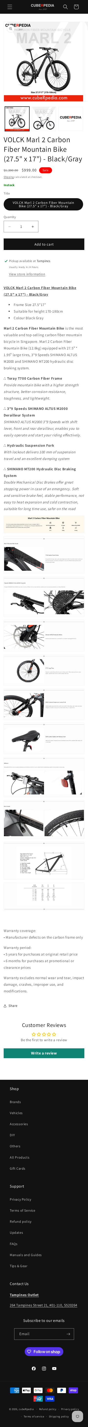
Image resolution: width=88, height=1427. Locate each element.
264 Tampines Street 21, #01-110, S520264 (43, 1305)
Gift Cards (17, 1168)
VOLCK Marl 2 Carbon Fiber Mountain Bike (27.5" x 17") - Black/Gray (43, 204)
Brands (15, 1102)
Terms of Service (22, 1210)
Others (15, 1146)
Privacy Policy (20, 1199)
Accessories (19, 1124)
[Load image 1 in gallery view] (17, 119)
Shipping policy (59, 1416)
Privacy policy (70, 1409)
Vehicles (16, 1113)
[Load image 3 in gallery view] (70, 119)
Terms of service (34, 1416)
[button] (9, 6)
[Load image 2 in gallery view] (44, 119)
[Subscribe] (68, 1334)
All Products (19, 1157)
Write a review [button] (44, 1053)
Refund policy (21, 1221)
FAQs (13, 1244)
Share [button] (13, 1005)
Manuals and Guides (26, 1255)
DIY (12, 1135)
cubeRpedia (26, 1409)
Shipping (9, 177)
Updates (16, 1232)
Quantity (10, 217)
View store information (27, 274)
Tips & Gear (19, 1266)
